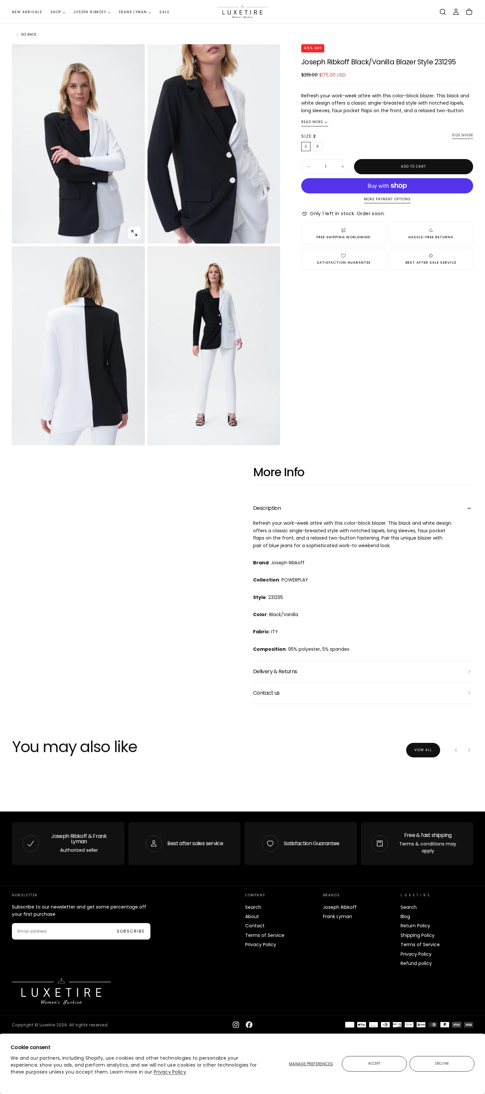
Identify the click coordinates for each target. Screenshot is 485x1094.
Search (253, 907)
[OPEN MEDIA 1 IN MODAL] (270, 233)
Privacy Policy (170, 1072)
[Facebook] (249, 1025)
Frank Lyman (133, 12)
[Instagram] (236, 1025)
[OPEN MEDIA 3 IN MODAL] (270, 435)
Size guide (462, 135)
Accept (374, 1063)
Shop (55, 12)
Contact (255, 925)
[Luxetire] (61, 991)
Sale (164, 12)
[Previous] (456, 750)
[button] (443, 12)
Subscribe (131, 931)
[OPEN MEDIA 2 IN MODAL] (134, 435)
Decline (442, 1063)
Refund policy (416, 963)
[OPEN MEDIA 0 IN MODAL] (134, 233)
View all (423, 749)
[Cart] (469, 12)
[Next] (469, 750)
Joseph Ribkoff (90, 12)
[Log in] (456, 12)
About (252, 916)
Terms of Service (264, 935)
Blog (405, 916)
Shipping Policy (418, 935)
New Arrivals (27, 12)
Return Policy (415, 925)
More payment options (387, 199)
